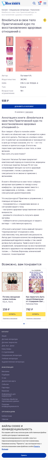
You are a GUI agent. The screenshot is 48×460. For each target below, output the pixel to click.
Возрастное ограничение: (8, 92)
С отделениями (8, 352)
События (5, 384)
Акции (4, 336)
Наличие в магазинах (10, 318)
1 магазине (29, 112)
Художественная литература (13, 362)
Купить (12, 314)
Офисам (5, 419)
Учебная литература (10, 358)
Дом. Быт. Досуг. (8, 346)
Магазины (5, 371)
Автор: (5, 76)
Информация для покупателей (8, 395)
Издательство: (9, 79)
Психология (34, 10)
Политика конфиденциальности (10, 405)
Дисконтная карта (9, 381)
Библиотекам (7, 416)
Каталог (5, 10)
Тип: (4, 87)
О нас (4, 378)
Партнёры (6, 387)
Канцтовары (6, 349)
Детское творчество (9, 342)
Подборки (5, 375)
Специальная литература (19, 10)
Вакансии (5, 391)
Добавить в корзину (24, 106)
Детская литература (10, 339)
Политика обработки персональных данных (10, 400)
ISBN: (4, 83)
